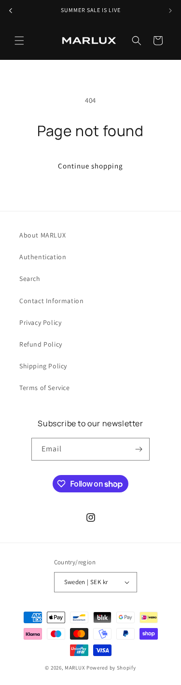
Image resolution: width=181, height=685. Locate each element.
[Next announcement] (170, 10)
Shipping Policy (43, 366)
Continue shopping (90, 165)
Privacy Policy (40, 322)
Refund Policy (40, 344)
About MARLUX (42, 235)
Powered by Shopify (111, 667)
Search (30, 278)
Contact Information (51, 300)
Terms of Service (44, 387)
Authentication (42, 256)
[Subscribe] (138, 449)
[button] (19, 40)
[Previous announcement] (10, 10)
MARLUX (75, 667)
